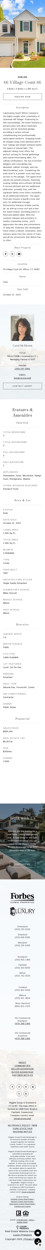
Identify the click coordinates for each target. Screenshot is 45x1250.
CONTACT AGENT (22, 386)
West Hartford (22, 1003)
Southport (23, 957)
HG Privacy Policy (19, 1125)
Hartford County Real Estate (22, 1202)
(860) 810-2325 (22, 1006)
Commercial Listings (22, 1206)
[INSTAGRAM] (19, 1086)
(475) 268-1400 (22, 1024)
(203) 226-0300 (22, 945)
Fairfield (22, 965)
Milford (22, 995)
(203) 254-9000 (22, 968)
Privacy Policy (32, 1239)
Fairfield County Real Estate (22, 1199)
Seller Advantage (22, 1069)
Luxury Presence (22, 1235)
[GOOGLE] (26, 1093)
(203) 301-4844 (22, 998)
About (22, 1063)
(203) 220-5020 (22, 929)
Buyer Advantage (23, 1072)
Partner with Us (22, 1075)
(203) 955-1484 (22, 960)
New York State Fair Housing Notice (25, 1128)
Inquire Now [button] (22, 97)
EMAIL (31, 1220)
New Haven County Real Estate (22, 1204)
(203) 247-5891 (22, 369)
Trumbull (22, 987)
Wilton (22, 973)
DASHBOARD (22, 1220)
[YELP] (19, 1093)
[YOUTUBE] (32, 1086)
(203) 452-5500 (22, 990)
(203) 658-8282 (22, 937)
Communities (22, 1066)
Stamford (22, 935)
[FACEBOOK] (12, 1086)
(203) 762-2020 (22, 976)
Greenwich (22, 927)
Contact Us (22, 864)
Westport (22, 943)
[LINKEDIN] (26, 1086)
